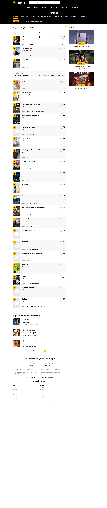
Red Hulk (24, 276)
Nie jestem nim (26, 92)
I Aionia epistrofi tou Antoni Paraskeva (33, 150)
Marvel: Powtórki (28, 344)
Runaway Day (26, 219)
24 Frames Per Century (29, 127)
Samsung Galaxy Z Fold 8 (81, 47)
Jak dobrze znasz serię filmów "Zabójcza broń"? (81, 67)
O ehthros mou (26, 173)
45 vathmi (25, 241)
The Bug (24, 299)
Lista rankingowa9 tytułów (30, 324)
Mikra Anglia (26, 138)
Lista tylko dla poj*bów (30, 333)
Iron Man (26, 322)
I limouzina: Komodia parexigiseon (32, 253)
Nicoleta (24, 196)
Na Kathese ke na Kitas (29, 230)
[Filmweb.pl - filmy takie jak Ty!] (19, 2)
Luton (23, 81)
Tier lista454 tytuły (30, 335)
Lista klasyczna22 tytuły (30, 346)
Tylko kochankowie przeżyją (31, 37)
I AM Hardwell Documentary (30, 115)
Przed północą (27, 48)
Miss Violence (27, 60)
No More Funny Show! (28, 287)
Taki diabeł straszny (81, 88)
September (25, 184)
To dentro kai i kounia (28, 161)
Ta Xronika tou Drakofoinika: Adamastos (34, 207)
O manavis (25, 264)
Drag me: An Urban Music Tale (31, 104)
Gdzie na (58, 44)
